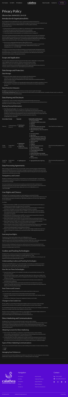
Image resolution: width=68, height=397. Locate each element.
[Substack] (65, 382)
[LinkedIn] (61, 382)
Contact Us (54, 3)
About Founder (46, 3)
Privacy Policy (63, 394)
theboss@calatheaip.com (61, 379)
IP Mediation (19, 3)
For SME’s (12, 3)
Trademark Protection (39, 379)
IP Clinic (62, 3)
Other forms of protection (40, 387)
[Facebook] (54, 382)
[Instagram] (57, 382)
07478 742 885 (59, 376)
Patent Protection (38, 384)
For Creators (5, 3)
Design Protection (38, 381)
